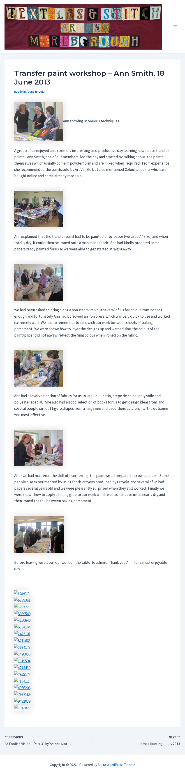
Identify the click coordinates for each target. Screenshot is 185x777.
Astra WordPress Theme (116, 764)
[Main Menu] (175, 27)
